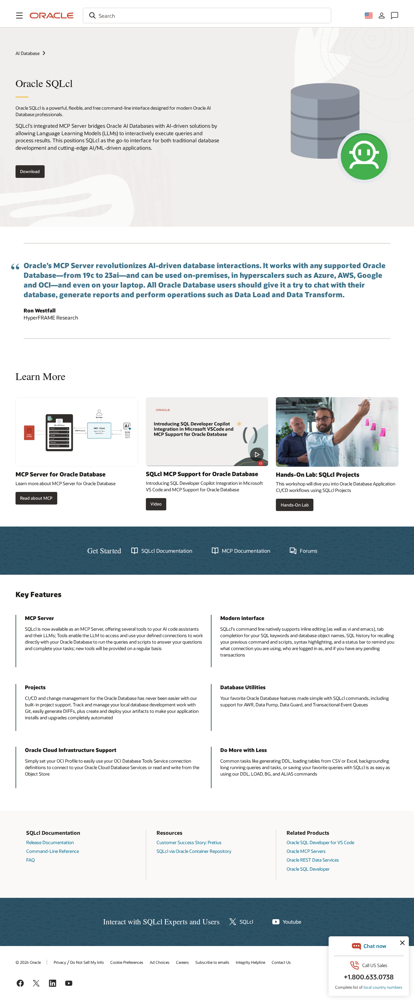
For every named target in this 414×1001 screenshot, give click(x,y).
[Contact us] (394, 15)
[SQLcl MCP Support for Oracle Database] (207, 431)
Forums (308, 550)
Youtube (292, 921)
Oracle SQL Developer (308, 869)
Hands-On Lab (295, 504)
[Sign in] (382, 15)
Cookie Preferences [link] (126, 962)
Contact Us (281, 962)
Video (156, 503)
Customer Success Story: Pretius (189, 842)
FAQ (30, 860)
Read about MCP (36, 498)
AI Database (27, 53)
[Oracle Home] (51, 15)
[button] (19, 15)
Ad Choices (159, 962)
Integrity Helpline (250, 962)
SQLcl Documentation (166, 550)
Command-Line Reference (52, 851)
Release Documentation (50, 842)
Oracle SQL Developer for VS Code (320, 842)
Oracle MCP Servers (306, 851)
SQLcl (246, 921)
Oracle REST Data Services (313, 860)
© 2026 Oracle (28, 962)
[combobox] (207, 15)
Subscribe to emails (212, 962)
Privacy (60, 962)
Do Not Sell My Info (87, 962)
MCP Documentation (246, 550)
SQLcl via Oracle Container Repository (194, 851)
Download (30, 171)
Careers (182, 962)
